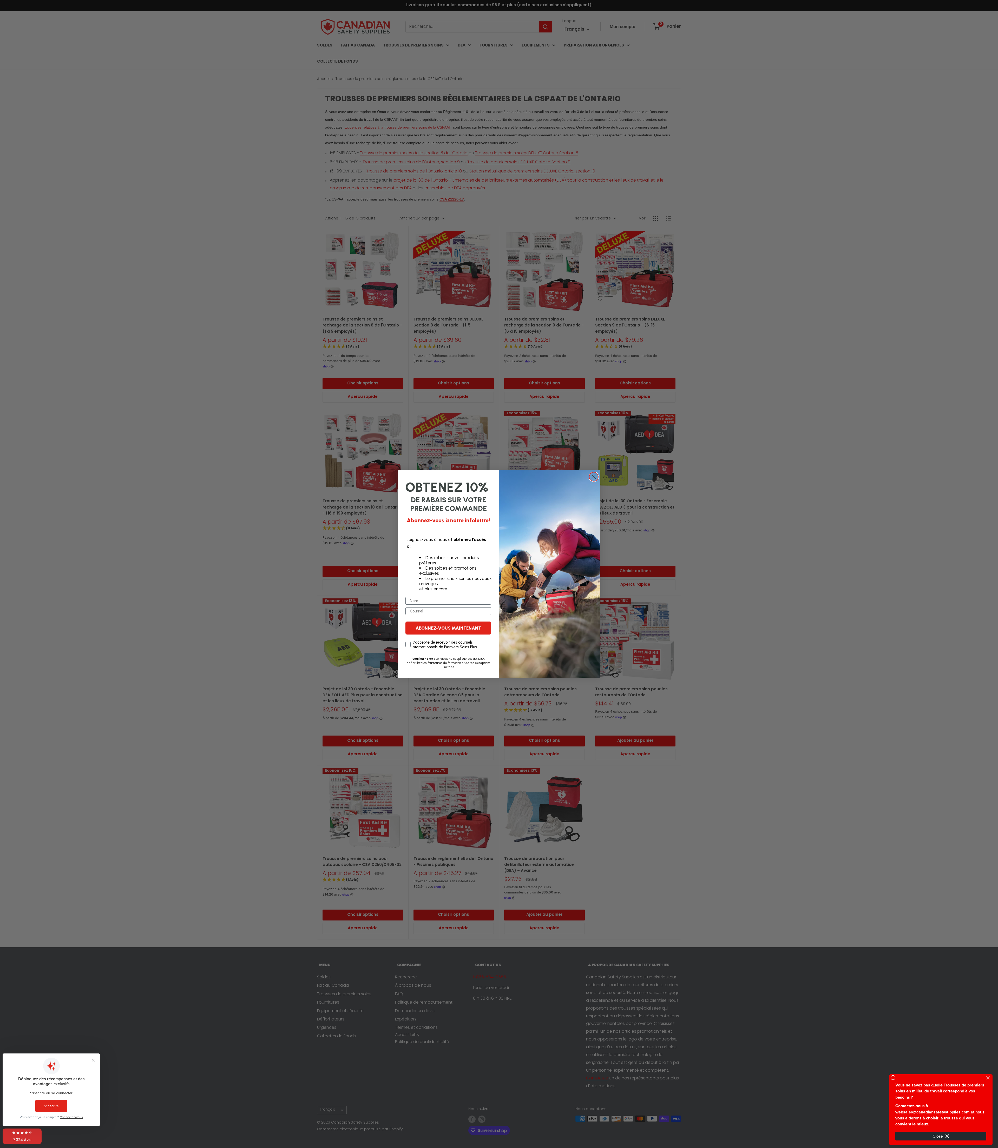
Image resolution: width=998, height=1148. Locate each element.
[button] (22, 1136)
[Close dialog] (593, 476)
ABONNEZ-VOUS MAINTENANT (448, 628)
